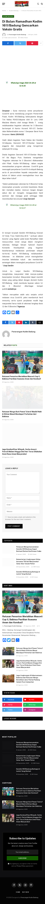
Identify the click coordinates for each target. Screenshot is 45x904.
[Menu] (3, 3)
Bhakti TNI (6, 612)
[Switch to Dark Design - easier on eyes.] (38, 4)
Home (18, 892)
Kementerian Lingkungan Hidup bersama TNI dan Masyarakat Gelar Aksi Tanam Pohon (28, 561)
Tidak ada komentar (10, 37)
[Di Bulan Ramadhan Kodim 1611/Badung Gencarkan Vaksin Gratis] (22, 61)
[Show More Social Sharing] (41, 43)
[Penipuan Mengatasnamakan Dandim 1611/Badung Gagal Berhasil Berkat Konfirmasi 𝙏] (8, 550)
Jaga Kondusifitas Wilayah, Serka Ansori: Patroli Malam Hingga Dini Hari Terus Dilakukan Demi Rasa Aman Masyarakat (22, 451)
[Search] (42, 3)
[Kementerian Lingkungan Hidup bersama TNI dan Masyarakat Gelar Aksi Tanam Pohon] (8, 562)
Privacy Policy (21, 866)
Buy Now (25, 892)
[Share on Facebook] (8, 43)
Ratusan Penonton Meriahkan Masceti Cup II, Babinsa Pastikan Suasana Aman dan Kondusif (22, 619)
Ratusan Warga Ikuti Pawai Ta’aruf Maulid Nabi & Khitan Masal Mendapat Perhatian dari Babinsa (22, 414)
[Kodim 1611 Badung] (21, 4)
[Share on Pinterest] (32, 43)
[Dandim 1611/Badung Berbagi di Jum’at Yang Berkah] (8, 574)
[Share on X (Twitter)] (20, 43)
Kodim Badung (8, 16)
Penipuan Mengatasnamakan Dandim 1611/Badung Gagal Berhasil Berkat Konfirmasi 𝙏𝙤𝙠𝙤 (28, 549)
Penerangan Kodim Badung (17, 34)
